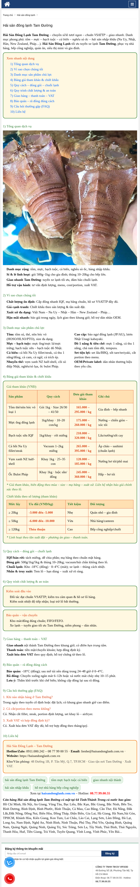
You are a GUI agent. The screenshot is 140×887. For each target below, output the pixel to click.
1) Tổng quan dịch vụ (24, 64)
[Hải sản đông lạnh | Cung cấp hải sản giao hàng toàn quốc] (7, 4)
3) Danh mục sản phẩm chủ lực (31, 74)
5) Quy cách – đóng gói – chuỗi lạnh (34, 85)
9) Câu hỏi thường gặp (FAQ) (30, 106)
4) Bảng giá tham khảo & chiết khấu (34, 80)
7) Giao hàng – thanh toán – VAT (32, 96)
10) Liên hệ (18, 111)
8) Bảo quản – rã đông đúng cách (32, 101)
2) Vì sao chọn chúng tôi (26, 69)
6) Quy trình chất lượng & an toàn (33, 90)
